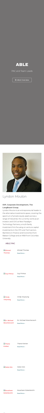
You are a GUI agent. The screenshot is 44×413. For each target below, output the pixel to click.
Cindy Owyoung (23, 297)
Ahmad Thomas (23, 250)
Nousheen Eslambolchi (25, 390)
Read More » (21, 253)
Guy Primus (21, 273)
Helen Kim (21, 367)
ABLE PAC (10, 243)
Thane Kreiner (22, 344)
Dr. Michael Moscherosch (26, 320)
